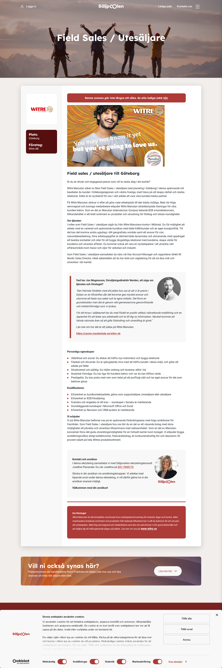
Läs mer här (165, 571)
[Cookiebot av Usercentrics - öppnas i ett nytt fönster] (21, 661)
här (165, 98)
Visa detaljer (175, 661)
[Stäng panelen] (217, 615)
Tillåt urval (187, 629)
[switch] (94, 661)
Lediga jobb (165, 6)
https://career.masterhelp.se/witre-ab (98, 333)
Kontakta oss (184, 6)
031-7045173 (125, 467)
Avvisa (186, 639)
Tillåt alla (187, 618)
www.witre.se (149, 528)
